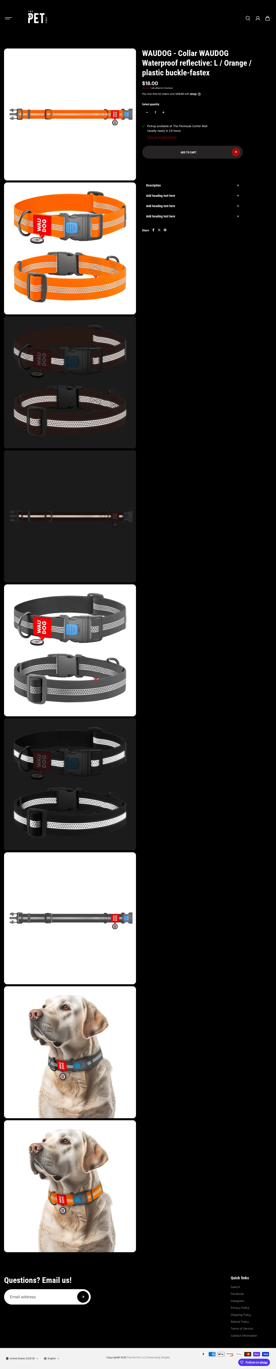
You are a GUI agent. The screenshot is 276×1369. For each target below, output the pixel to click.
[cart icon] (267, 18)
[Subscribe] (83, 1297)
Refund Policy (240, 1321)
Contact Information (244, 1335)
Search (235, 1287)
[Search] (247, 18)
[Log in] (257, 18)
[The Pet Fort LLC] (37, 18)
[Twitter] (159, 230)
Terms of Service (242, 1328)
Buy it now (192, 167)
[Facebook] (153, 230)
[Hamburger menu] (8, 18)
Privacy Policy (240, 1307)
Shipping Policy (241, 1314)
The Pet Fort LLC (136, 1357)
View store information (162, 137)
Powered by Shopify (158, 1357)
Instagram (237, 1301)
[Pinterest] (165, 230)
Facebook (237, 1293)
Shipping (146, 88)
